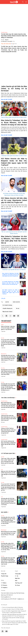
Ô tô (2, 469)
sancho (7, 302)
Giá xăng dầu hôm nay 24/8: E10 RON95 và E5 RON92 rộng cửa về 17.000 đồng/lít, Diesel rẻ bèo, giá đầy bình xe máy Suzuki (8, 561)
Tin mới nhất (6, 321)
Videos (4, 583)
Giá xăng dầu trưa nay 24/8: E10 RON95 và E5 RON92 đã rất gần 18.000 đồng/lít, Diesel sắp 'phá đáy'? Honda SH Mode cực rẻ (8, 387)
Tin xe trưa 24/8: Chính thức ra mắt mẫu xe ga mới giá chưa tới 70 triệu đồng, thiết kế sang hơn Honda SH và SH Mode (8, 342)
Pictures (5, 585)
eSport (2, 324)
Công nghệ (18, 573)
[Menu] (26, 2)
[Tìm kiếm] (21, 2)
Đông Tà (6, 39)
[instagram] (10, 315)
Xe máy (2, 338)
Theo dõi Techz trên (6, 43)
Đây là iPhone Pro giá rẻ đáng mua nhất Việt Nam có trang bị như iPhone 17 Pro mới (8, 533)
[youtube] (14, 315)
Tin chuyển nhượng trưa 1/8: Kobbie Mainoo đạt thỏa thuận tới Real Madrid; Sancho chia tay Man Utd (10, 283)
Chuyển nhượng (4, 32)
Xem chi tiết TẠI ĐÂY (6, 99)
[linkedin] (18, 315)
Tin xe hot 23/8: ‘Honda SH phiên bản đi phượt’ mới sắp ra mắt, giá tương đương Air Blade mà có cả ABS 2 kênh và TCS (8, 487)
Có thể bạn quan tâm (8, 453)
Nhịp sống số (3, 353)
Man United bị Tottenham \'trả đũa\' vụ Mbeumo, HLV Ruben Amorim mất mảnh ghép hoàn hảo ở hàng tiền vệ (10, 275)
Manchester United (7, 311)
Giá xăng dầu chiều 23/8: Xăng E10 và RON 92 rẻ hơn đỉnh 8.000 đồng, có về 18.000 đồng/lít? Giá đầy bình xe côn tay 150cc (8, 546)
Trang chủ (3, 573)
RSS (16, 580)
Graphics (5, 587)
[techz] (14, 2)
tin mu (17, 308)
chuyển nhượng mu (7, 308)
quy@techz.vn (7, 597)
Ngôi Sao (17, 578)
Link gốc (3, 298)
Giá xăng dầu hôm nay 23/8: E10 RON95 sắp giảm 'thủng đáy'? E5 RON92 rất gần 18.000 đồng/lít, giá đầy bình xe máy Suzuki (8, 520)
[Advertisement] (14, 68)
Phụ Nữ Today (4, 576)
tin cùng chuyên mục (8, 397)
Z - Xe (16, 576)
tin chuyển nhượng (7, 305)
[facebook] (6, 315)
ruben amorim (16, 302)
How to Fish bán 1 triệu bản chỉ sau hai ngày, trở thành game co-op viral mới (8, 328)
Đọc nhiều (4, 512)
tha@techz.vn (21, 599)
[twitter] (2, 315)
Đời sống (3, 368)
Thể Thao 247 (18, 583)
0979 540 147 (9, 595)
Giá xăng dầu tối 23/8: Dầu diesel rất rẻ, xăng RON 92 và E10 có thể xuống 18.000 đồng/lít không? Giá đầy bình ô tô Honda (8, 501)
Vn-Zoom (17, 585)
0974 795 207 (13, 599)
